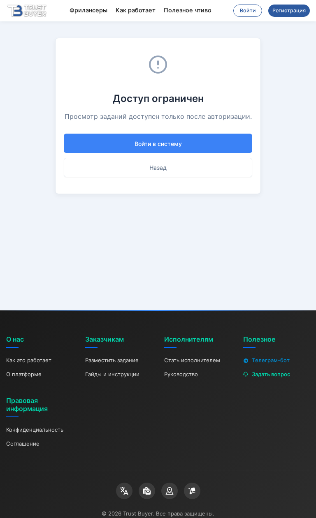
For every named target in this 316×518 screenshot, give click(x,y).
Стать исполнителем (192, 360)
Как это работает (28, 360)
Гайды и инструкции (112, 374)
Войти (248, 10)
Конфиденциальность (34, 429)
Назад (158, 167)
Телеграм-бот (271, 360)
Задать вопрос (271, 374)
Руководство (181, 374)
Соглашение (23, 443)
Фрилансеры (88, 10)
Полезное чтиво (187, 10)
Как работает (136, 10)
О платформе (24, 374)
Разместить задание (112, 360)
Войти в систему (158, 143)
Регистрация (289, 10)
